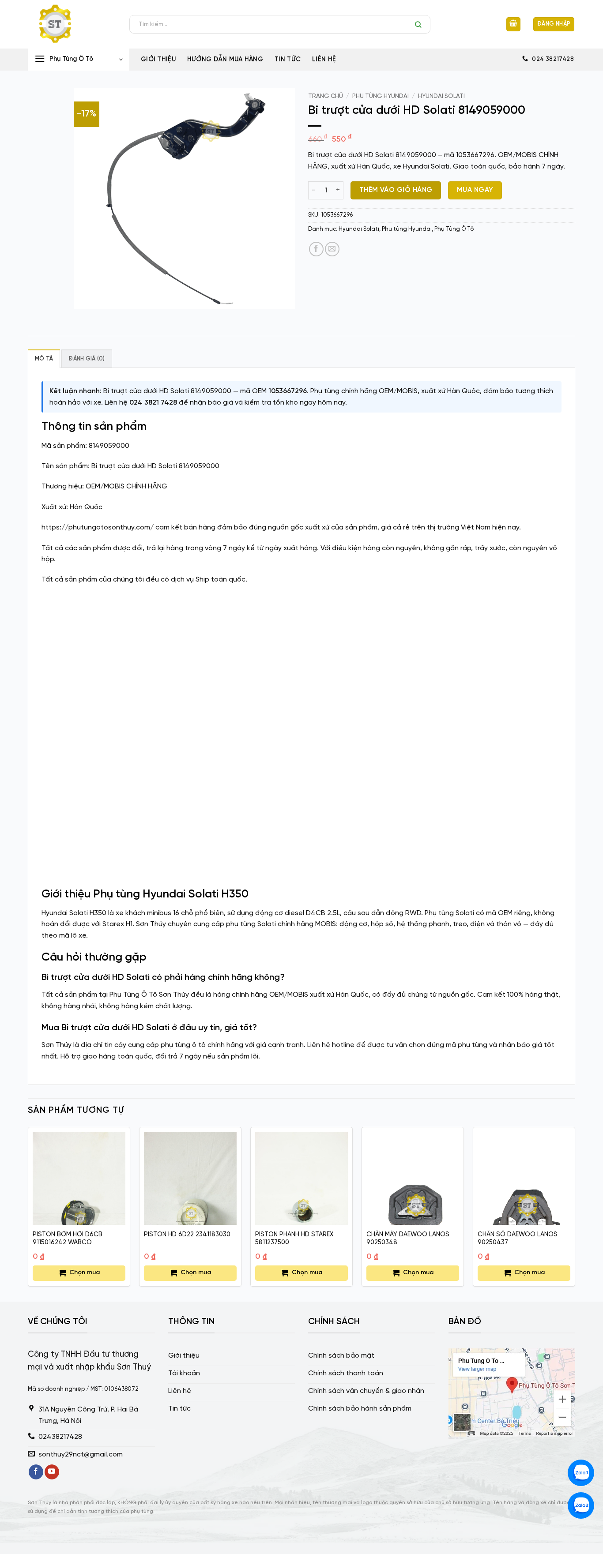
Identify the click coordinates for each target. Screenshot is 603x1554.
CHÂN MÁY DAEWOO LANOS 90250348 (407, 1238)
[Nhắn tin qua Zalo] (580, 1472)
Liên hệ (324, 59)
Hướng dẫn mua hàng (225, 59)
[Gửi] (420, 24)
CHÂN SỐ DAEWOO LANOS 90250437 (518, 1238)
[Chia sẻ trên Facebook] (316, 249)
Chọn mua (84, 1272)
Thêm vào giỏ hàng (396, 190)
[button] (513, 24)
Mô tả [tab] (44, 359)
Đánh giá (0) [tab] (86, 359)
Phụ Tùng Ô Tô (454, 229)
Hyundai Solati (441, 96)
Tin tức (288, 59)
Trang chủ (325, 96)
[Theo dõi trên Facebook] (36, 1471)
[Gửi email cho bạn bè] (332, 249)
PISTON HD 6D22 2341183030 (187, 1234)
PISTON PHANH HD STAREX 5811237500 (294, 1238)
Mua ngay (475, 190)
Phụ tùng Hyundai (380, 96)
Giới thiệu (158, 59)
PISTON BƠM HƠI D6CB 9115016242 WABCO (67, 1238)
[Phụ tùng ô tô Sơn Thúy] (72, 24)
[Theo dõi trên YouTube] (52, 1471)
